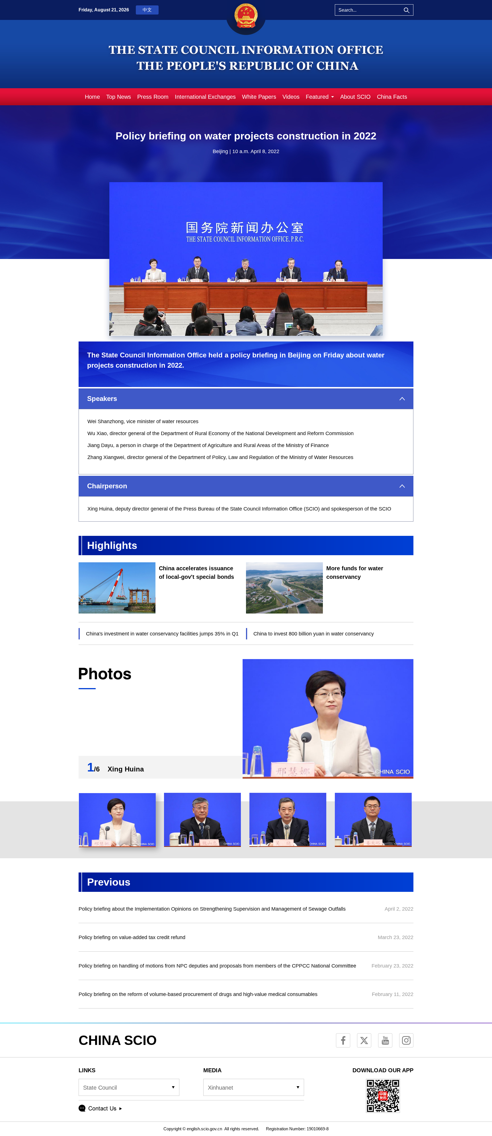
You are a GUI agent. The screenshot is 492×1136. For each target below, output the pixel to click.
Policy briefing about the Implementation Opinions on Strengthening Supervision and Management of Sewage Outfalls (212, 909)
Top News (118, 97)
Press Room (153, 97)
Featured (317, 97)
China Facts (392, 97)
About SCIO (355, 97)
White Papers (259, 97)
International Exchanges (205, 97)
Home (92, 97)
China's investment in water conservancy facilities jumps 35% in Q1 (162, 634)
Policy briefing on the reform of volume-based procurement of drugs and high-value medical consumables (198, 994)
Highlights (112, 545)
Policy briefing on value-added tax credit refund (132, 937)
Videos (291, 97)
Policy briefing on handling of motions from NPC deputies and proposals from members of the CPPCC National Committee (217, 966)
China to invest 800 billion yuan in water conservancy (313, 634)
